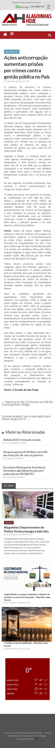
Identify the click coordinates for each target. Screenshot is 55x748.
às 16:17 (19, 534)
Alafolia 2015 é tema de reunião (21, 439)
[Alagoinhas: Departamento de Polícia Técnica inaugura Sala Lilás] (27, 492)
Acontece (12, 51)
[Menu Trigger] (48, 6)
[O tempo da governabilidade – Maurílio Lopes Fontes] (27, 608)
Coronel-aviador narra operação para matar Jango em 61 (26, 417)
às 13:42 (18, 648)
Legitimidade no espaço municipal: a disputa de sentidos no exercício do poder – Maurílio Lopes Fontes (27, 597)
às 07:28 (18, 602)
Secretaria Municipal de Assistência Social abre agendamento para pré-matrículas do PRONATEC (24, 471)
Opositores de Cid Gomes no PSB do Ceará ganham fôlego (27, 403)
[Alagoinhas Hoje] (27, 12)
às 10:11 (18, 81)
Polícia (9, 523)
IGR (36, 738)
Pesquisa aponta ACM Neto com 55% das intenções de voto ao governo (25, 453)
